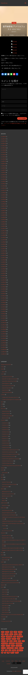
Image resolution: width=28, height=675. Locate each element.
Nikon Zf (4, 500)
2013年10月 (3, 257)
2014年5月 (3, 242)
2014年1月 (3, 250)
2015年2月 (3, 224)
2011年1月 (3, 320)
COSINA (3, 394)
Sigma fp (3, 584)
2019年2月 (3, 170)
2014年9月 (3, 235)
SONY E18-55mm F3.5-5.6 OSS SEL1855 (11, 601)
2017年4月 (3, 179)
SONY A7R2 (4, 589)
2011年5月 (3, 311)
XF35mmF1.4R (19, 643)
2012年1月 (3, 293)
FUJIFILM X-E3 (5, 427)
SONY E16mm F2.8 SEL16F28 (8, 598)
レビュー (21, 647)
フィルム (3, 647)
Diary (2, 401)
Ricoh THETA (5, 559)
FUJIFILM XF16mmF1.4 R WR (8, 456)
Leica (2, 479)
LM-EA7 (4, 528)
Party (2, 552)
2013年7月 (3, 264)
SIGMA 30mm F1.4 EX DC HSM (9, 569)
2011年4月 (3, 313)
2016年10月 (3, 190)
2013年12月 (3, 253)
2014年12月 (3, 228)
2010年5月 (3, 338)
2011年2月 (3, 318)
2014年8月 (3, 237)
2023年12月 (3, 138)
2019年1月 (3, 172)
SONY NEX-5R (5, 607)
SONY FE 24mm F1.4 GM (7, 603)
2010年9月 (3, 329)
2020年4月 (3, 152)
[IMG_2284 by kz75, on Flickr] (14, 47)
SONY (2, 587)
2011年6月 (3, 309)
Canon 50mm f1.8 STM (7, 376)
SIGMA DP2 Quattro (6, 578)
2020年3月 (3, 154)
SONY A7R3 (4, 592)
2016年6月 (3, 199)
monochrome (19, 636)
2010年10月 (3, 327)
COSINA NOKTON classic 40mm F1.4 (10, 397)
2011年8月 (3, 304)
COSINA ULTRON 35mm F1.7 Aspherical (11, 399)
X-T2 (23, 641)
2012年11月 (3, 282)
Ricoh (2, 554)
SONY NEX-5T (5, 610)
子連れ (14, 650)
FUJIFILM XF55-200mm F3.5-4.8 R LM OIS (11, 465)
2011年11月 (3, 298)
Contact (8, 663)
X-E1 (19, 641)
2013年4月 (3, 271)
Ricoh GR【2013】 (6, 557)
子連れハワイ (19, 650)
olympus (14, 638)
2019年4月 (3, 165)
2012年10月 (3, 284)
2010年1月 (3, 347)
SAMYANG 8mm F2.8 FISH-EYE (9, 515)
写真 (2, 650)
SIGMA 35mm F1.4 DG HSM (8, 571)
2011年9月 (3, 302)
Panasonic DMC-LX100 (7, 537)
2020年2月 (3, 156)
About (23, 661)
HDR (2, 474)
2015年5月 (3, 217)
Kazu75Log (4, 3)
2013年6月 (3, 266)
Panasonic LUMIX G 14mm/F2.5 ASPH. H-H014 (12, 548)
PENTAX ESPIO (5, 418)
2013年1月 (3, 277)
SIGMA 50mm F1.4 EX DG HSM (9, 573)
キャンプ (8, 645)
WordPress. (18, 671)
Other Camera (4, 502)
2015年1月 (3, 226)
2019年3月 (3, 168)
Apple (2, 369)
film (2, 634)
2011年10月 (3, 300)
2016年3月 (3, 203)
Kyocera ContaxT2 (6, 413)
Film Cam (3, 408)
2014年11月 (3, 230)
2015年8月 (3, 210)
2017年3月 (3, 181)
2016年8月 (3, 194)
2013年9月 (3, 259)
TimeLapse (3, 616)
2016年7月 (3, 197)
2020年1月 (3, 159)
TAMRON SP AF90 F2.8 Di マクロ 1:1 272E (11, 521)
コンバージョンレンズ (7, 530)
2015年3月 (3, 221)
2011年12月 (3, 295)
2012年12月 (3, 280)
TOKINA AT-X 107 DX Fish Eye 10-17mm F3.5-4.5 (12, 523)
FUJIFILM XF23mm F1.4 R (7, 461)
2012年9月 (3, 286)
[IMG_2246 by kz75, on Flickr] (14, 44)
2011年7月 (3, 306)
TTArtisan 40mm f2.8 (5, 621)
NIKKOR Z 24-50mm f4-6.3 (8, 493)
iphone (3, 371)
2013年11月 (3, 255)
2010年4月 (3, 340)
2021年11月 (3, 145)
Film (2, 406)
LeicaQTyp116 (9, 636)
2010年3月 (3, 342)
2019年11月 (3, 163)
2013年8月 (3, 262)
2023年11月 (3, 141)
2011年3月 (3, 315)
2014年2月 (3, 248)
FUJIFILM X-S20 (5, 434)
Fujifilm (6, 634)
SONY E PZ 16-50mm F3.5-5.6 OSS (10, 596)
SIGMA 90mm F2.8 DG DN (8, 575)
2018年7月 (3, 174)
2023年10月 (3, 143)
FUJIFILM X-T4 (5, 440)
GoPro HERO (5, 472)
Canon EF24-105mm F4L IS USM (9, 381)
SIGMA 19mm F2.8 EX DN (7, 567)
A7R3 (3, 631)
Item (2, 477)
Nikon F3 (4, 498)
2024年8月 (3, 136)
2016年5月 (3, 201)
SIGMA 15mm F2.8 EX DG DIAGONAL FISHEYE (12, 564)
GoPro (2, 470)
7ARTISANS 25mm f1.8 (7, 510)
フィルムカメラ (10, 647)
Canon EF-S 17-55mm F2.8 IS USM (9, 378)
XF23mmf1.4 (11, 643)
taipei (11, 641)
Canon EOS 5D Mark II (6, 387)
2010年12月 (3, 322)
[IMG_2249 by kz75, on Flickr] (14, 41)
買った (17, 652)
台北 (6, 650)
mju (14, 636)
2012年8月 (3, 289)
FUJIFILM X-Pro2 (5, 431)
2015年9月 (3, 208)
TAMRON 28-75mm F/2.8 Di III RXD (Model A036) (12, 614)
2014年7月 (3, 239)
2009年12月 (3, 349)
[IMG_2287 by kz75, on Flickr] (14, 50)
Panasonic (3, 532)
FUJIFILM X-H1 (5, 429)
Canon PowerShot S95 (7, 392)
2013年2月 (3, 275)
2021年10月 (3, 147)
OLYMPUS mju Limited (7, 415)
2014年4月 (3, 244)
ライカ (16, 647)
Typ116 (15, 641)
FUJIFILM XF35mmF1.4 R (7, 463)
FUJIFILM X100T (5, 445)
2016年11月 (3, 188)
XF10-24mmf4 (4, 643)
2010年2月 (3, 345)
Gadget (2, 467)
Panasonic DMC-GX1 (6, 535)
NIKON (2, 488)
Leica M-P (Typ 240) (6, 482)
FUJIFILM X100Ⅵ (6, 447)
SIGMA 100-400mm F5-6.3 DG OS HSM (10, 582)
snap (19, 638)
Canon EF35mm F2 (6, 383)
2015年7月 (3, 212)
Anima (13, 671)
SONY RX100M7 (5, 612)
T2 (7, 641)
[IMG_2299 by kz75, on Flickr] (14, 52)
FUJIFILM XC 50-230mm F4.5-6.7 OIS (10, 449)
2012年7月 (3, 291)
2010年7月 (3, 333)
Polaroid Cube (5, 505)
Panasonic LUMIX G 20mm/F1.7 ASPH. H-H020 (12, 550)
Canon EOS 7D (5, 390)
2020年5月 (3, 150)
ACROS (7, 631)
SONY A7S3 (4, 594)
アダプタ (4, 525)
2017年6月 (3, 177)
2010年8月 (3, 331)
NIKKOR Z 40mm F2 (6, 496)
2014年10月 (3, 233)
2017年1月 (3, 185)
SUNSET (3, 641)
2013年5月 (3, 268)
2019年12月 (3, 161)
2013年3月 (3, 273)
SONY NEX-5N (5, 605)
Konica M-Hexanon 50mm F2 (8, 512)
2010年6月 (3, 336)
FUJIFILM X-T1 (5, 436)
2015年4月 (3, 219)
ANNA (2, 366)
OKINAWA (8, 638)
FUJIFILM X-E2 (5, 425)
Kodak (16, 634)
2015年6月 (3, 215)
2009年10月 (3, 354)
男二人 (12, 652)
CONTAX (20, 631)
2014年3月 (3, 246)
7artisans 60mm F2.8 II (6, 364)
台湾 (10, 650)
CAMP (15, 631)
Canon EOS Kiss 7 (6, 411)
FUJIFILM (3, 420)
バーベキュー (18, 645)
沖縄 (8, 652)
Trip (14, 23)
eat (1, 404)
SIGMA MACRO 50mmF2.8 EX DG (9, 580)
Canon (2, 374)
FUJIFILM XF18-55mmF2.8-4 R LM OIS (10, 458)
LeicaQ (3, 636)
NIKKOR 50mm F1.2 (6, 491)
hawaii (11, 634)
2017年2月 (3, 183)
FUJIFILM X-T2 (5, 438)
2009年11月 (3, 351)
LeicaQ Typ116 (5, 486)
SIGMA (2, 562)
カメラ (3, 645)
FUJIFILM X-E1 (5, 423)
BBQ (11, 631)
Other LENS (3, 507)
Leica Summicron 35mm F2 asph (9, 484)
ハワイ (13, 645)
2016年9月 (3, 192)
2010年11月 (3, 324)
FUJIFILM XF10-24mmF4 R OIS (9, 452)
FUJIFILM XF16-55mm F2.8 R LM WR (10, 454)
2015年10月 (3, 206)
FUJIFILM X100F (5, 443)
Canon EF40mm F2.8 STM (8, 385)
